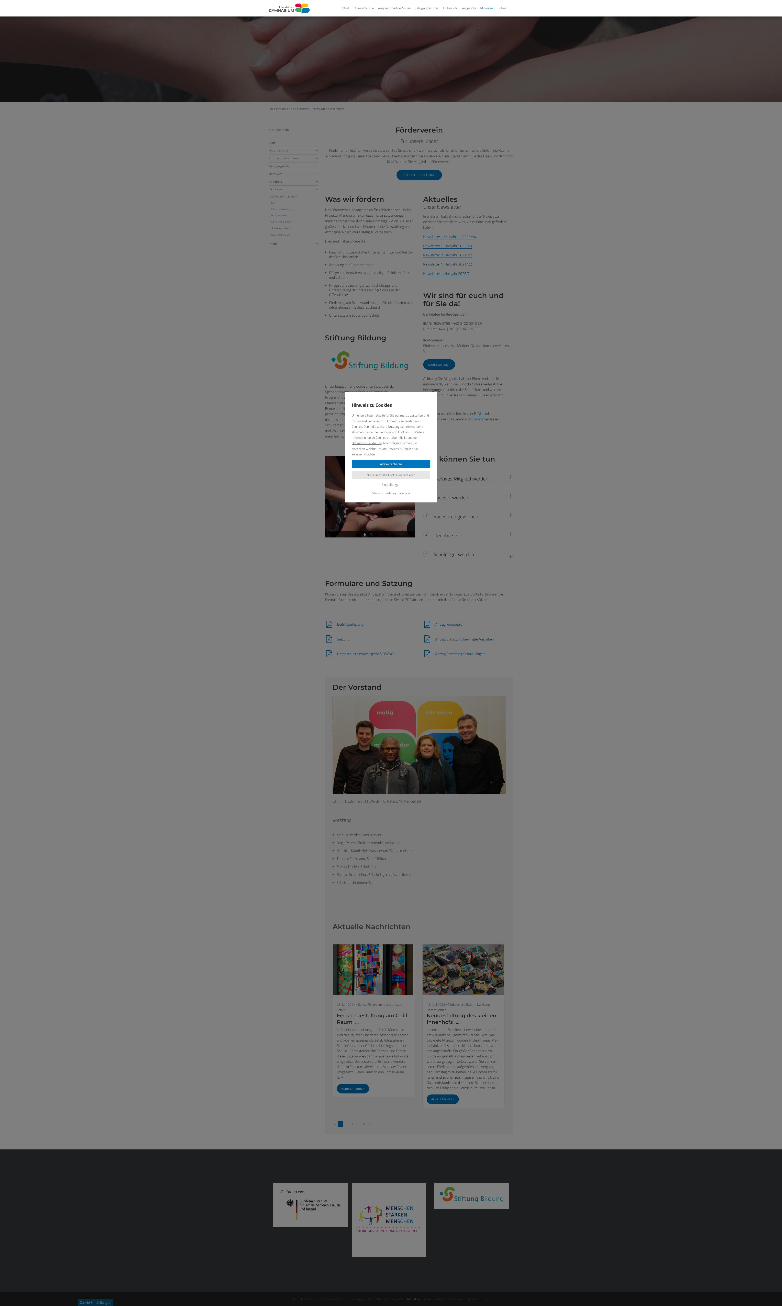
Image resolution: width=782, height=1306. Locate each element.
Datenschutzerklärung (367, 443)
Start (345, 8)
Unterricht (450, 8)
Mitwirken (487, 8)
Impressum (404, 493)
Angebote (469, 8)
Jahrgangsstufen (427, 8)
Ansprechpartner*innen (394, 8)
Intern (503, 8)
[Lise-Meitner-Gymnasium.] (289, 9)
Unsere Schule (364, 8)
